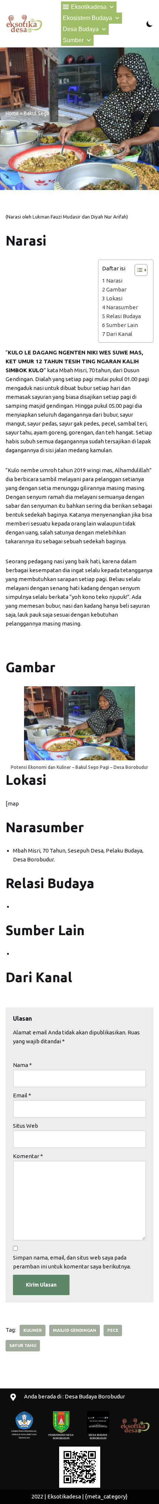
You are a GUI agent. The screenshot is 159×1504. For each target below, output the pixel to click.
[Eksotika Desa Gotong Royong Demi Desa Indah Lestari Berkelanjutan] (24, 23)
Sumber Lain (122, 325)
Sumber (73, 40)
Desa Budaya (81, 29)
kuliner (32, 1330)
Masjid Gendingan (74, 1330)
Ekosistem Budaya (87, 18)
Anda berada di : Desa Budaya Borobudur (74, 1396)
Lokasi (114, 298)
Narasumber (122, 307)
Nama (22, 1065)
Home (12, 113)
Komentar (28, 1156)
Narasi (114, 280)
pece (112, 1330)
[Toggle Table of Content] (137, 270)
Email (22, 1095)
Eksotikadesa (88, 7)
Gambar (116, 289)
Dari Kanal (119, 334)
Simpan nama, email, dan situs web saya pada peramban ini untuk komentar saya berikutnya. (72, 1262)
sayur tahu (22, 1345)
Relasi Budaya (123, 316)
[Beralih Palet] (149, 24)
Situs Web (25, 1126)
